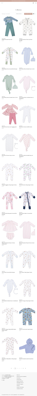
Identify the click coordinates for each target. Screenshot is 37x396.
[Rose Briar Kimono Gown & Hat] (10, 143)
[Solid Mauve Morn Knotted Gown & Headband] (27, 85)
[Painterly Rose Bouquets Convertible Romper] (10, 200)
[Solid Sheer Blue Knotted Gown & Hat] (27, 56)
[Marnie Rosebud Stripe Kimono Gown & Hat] (27, 230)
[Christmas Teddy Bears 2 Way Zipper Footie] (10, 346)
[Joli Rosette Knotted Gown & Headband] (10, 288)
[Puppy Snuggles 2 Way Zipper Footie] (10, 172)
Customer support (20, 384)
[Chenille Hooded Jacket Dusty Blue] (27, 346)
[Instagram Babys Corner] (3, 380)
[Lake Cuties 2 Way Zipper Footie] (27, 259)
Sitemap (18, 385)
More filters (28, 13)
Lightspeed (15, 394)
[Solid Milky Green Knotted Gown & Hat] (10, 85)
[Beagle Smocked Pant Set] (10, 27)
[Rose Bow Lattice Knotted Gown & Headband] (27, 143)
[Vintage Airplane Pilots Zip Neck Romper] (27, 27)
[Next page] (25, 368)
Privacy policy (19, 379)
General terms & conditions (21, 376)
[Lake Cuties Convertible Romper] (10, 259)
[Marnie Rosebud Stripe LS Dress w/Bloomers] (10, 230)
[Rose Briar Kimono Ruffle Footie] (27, 114)
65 (23, 368)
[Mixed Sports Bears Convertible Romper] (27, 200)
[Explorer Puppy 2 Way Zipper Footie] (27, 288)
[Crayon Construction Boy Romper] (27, 316)
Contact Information (20, 387)
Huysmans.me (22, 394)
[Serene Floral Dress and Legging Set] (10, 114)
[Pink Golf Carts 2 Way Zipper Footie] (27, 172)
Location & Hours (20, 388)
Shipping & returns (20, 382)
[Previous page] (11, 368)
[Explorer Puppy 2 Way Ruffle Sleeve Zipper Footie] (10, 316)
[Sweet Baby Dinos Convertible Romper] (10, 56)
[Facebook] (2, 380)
